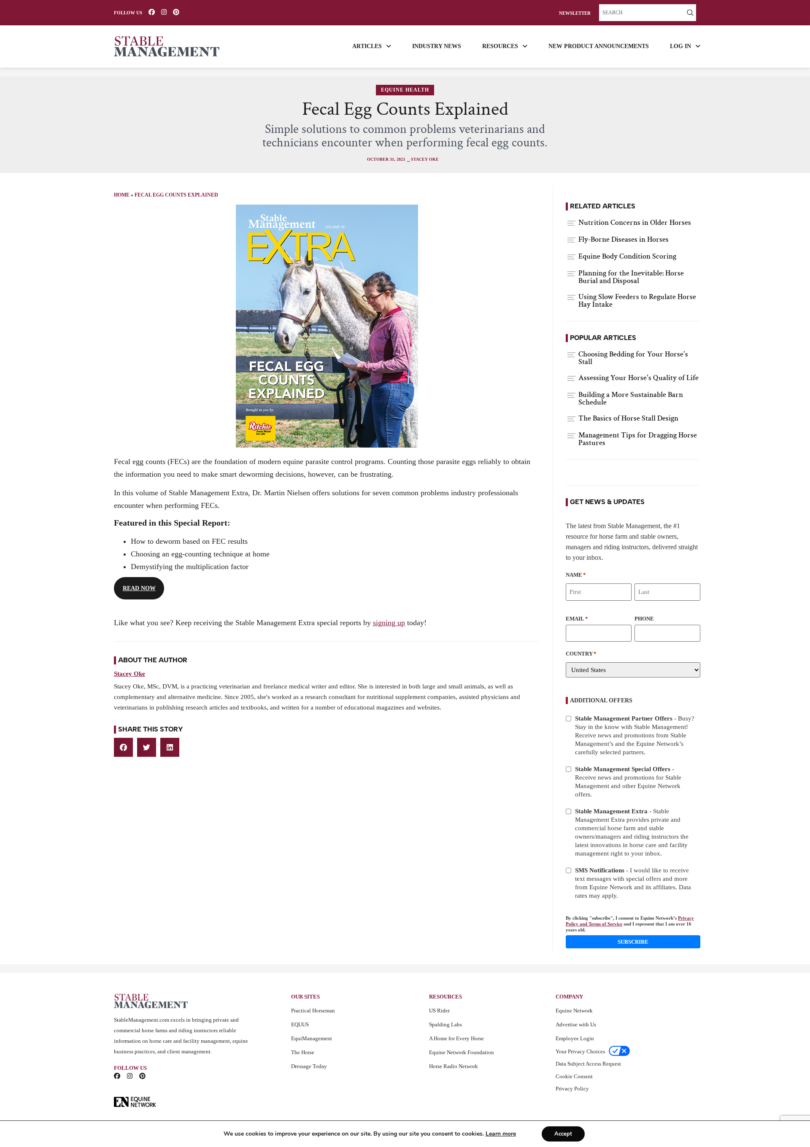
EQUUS (300, 1024)
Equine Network (574, 1010)
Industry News (436, 46)
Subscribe (633, 942)
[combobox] (641, 12)
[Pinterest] (176, 12)
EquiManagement (311, 1038)
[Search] (690, 12)
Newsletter (575, 13)
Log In (680, 46)
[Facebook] (151, 12)
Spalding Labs (445, 1024)
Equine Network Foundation (461, 1052)
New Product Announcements (598, 46)
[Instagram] (164, 12)
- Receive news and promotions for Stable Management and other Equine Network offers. (628, 782)
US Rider (439, 1010)
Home (122, 195)
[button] (123, 747)
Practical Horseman (313, 1010)
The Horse (302, 1052)
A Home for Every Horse (456, 1038)
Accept (563, 1134)
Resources (500, 46)
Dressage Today (309, 1066)
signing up (389, 622)
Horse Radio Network (453, 1066)
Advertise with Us (576, 1024)
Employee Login (575, 1038)
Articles (367, 46)
